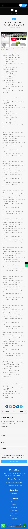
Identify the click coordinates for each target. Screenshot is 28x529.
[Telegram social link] (21, 406)
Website (3, 448)
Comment (4, 426)
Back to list (14, 411)
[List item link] (14, 482)
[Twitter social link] (10, 406)
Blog (16, 13)
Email (3, 442)
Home (12, 13)
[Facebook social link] (6, 406)
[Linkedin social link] (17, 406)
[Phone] (26, 265)
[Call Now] (24, 526)
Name (3, 435)
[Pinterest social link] (14, 406)
